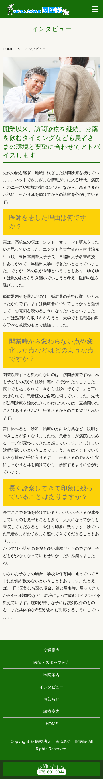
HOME (8, 49)
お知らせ (51, 699)
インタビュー (51, 686)
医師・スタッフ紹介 (51, 662)
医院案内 (51, 674)
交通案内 (51, 650)
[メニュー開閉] (95, 9)
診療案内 (51, 711)
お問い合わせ (51, 766)
